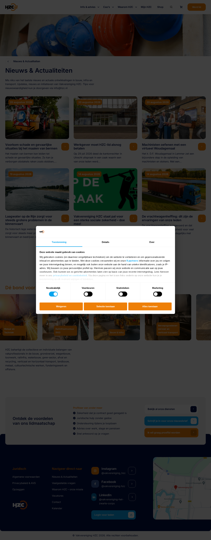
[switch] (88, 294)
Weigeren (61, 306)
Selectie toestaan (105, 306)
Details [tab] (105, 242)
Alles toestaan (150, 306)
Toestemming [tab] (59, 242)
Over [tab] (151, 242)
